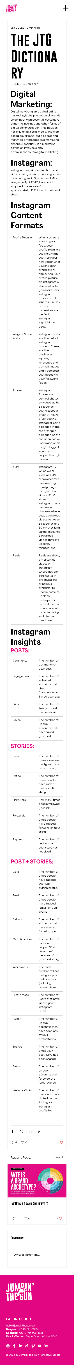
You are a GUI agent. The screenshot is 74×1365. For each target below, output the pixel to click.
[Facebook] (14, 1346)
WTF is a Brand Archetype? (30, 1204)
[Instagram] (8, 1346)
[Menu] (65, 8)
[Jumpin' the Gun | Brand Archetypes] (37, 1180)
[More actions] (61, 28)
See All (59, 1157)
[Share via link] (39, 1131)
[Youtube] (39, 1346)
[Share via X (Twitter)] (21, 1131)
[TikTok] (27, 1346)
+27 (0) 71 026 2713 (29, 1329)
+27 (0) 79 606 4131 (31, 1333)
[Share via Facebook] (12, 1131)
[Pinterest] (33, 1346)
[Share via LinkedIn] (30, 1131)
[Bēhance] (46, 1346)
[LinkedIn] (20, 1346)
